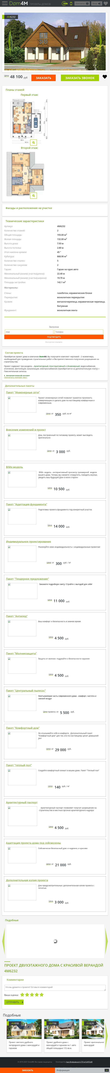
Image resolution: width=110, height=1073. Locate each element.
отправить (12, 1002)
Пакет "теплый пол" (19, 765)
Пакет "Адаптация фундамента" (26, 504)
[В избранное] (105, 77)
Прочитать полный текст (15, 377)
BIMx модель (14, 467)
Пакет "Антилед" (17, 616)
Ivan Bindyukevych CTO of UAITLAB (79, 1062)
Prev (9, 41)
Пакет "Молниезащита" (21, 653)
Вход (95, 3)
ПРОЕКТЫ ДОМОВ (40, 4)
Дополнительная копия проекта (27, 880)
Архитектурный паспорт (22, 802)
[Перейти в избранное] (106, 2)
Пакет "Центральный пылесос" (26, 690)
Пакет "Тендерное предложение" (27, 579)
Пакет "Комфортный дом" (23, 728)
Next (101, 41)
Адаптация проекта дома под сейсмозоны (33, 843)
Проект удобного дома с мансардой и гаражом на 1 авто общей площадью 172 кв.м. (61, 1045)
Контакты (80, 3)
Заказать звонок (80, 78)
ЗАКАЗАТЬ (43, 78)
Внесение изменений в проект (26, 430)
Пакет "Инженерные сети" (23, 392)
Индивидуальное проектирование (28, 541)
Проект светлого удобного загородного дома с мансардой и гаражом (24, 1045)
